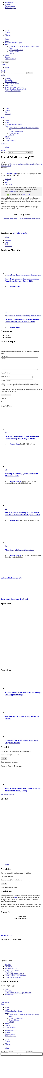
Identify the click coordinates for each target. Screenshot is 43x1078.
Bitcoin (7, 55)
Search (30, 73)
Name (3, 373)
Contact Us (8, 80)
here (15, 897)
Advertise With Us (10, 2)
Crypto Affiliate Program (12, 91)
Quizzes (7, 57)
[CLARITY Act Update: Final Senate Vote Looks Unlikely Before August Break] (23, 299)
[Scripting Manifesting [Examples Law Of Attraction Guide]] (23, 456)
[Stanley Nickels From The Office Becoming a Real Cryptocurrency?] (23, 681)
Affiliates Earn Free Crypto (13, 42)
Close (2, 1004)
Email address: (5, 755)
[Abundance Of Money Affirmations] (23, 533)
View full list (36, 219)
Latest (7, 30)
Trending (7, 36)
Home (7, 39)
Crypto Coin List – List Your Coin (15, 89)
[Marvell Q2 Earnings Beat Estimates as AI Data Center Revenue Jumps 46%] (23, 263)
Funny (7, 41)
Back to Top (5, 1002)
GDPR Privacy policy (12, 83)
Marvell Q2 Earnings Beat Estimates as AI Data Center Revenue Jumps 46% (22, 280)
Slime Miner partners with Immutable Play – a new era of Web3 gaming (23, 789)
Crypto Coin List (10, 59)
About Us (8, 4)
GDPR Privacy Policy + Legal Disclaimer (18, 993)
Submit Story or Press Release (14, 87)
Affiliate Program (10, 8)
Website (3, 380)
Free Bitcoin (9, 85)
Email (3, 376)
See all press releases (7, 794)
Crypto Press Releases (16, 50)
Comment (4, 356)
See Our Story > (6, 935)
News (6, 44)
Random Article (10, 6)
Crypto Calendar (14, 51)
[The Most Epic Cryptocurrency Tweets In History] (23, 706)
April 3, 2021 (26, 194)
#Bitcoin (13, 191)
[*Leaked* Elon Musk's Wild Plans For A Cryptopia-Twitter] (23, 730)
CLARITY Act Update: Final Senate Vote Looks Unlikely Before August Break (22, 320)
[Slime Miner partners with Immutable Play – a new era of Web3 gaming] (23, 777)
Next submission (25, 219)
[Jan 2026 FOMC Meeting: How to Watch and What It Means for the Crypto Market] (23, 496)
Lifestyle (11, 53)
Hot (6, 34)
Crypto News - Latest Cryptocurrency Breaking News (23, 275)
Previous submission (10, 219)
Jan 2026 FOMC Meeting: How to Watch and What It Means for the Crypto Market (22, 514)
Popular (7, 32)
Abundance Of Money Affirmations (19, 550)
